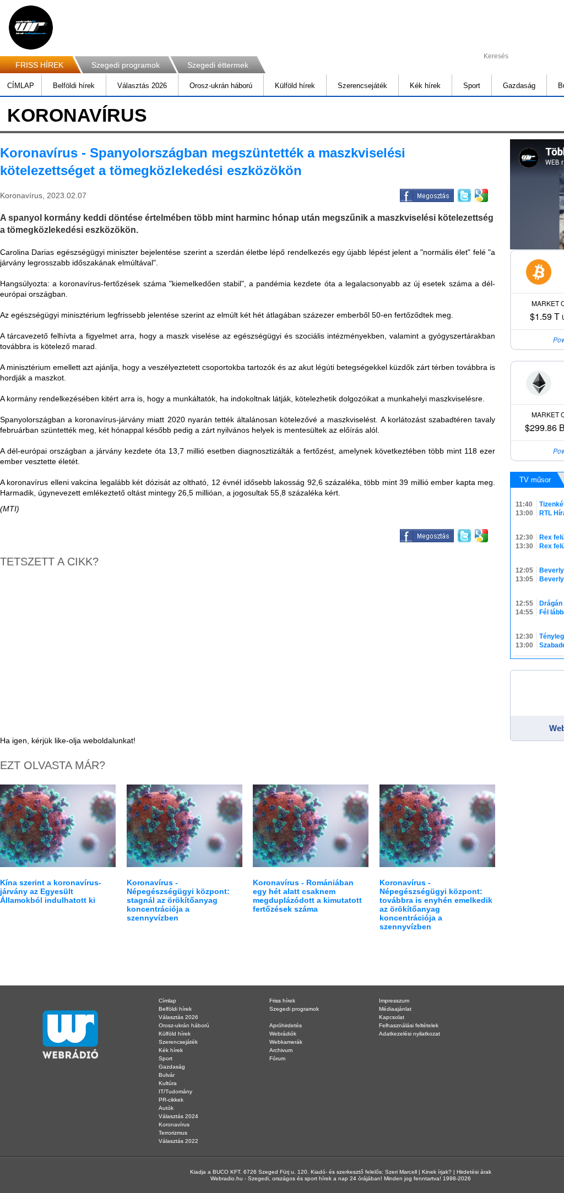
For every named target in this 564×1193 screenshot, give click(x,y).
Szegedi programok (125, 65)
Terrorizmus (173, 1133)
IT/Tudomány (175, 1091)
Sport (471, 85)
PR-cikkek (171, 1100)
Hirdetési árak (474, 1172)
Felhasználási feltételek (408, 1025)
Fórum (277, 1058)
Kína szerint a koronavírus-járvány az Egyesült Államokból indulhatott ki (50, 891)
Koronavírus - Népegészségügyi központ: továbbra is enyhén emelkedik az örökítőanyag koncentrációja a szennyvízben (435, 904)
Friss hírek (282, 1001)
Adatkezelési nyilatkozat (409, 1034)
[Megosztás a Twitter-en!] (463, 193)
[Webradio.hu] (31, 28)
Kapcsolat (391, 1017)
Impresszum (394, 1001)
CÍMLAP (20, 85)
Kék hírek (425, 85)
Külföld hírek (295, 85)
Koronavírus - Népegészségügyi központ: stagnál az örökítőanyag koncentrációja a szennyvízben (178, 900)
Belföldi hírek (74, 85)
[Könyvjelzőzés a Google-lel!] (480, 193)
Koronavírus (174, 1124)
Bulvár (167, 1075)
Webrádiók (282, 1034)
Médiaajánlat (395, 1009)
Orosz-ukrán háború (220, 85)
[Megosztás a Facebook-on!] (426, 193)
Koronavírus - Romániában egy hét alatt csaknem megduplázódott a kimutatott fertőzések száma (307, 895)
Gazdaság (519, 85)
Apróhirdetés (285, 1025)
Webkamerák (285, 1042)
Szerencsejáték (362, 85)
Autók (166, 1108)
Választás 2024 (178, 1116)
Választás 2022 (178, 1141)
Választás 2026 (142, 85)
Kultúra (168, 1083)
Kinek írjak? (437, 1172)
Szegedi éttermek (217, 65)
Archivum (280, 1050)
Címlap (167, 1001)
